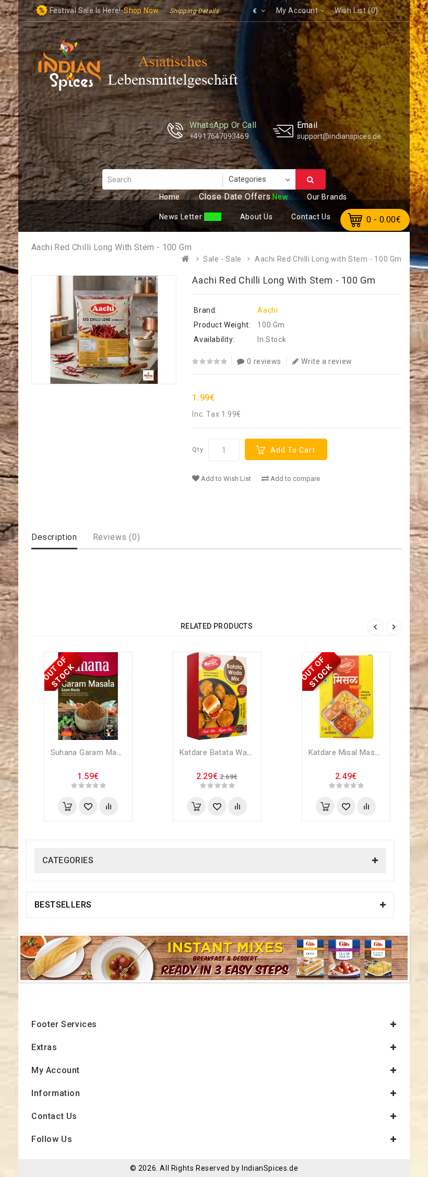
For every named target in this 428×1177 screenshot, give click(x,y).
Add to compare (294, 478)
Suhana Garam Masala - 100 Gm (109, 752)
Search (310, 179)
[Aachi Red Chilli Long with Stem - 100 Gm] (103, 329)
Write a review (326, 361)
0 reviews (264, 361)
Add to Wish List (225, 478)
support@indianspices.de (339, 136)
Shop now (141, 10)
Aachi (267, 310)
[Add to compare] (108, 806)
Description (54, 537)
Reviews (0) (116, 537)
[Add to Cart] (67, 806)
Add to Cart (292, 450)
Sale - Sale (222, 259)
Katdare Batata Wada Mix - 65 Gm (241, 752)
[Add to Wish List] (88, 806)
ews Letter (181, 217)
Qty (197, 449)
